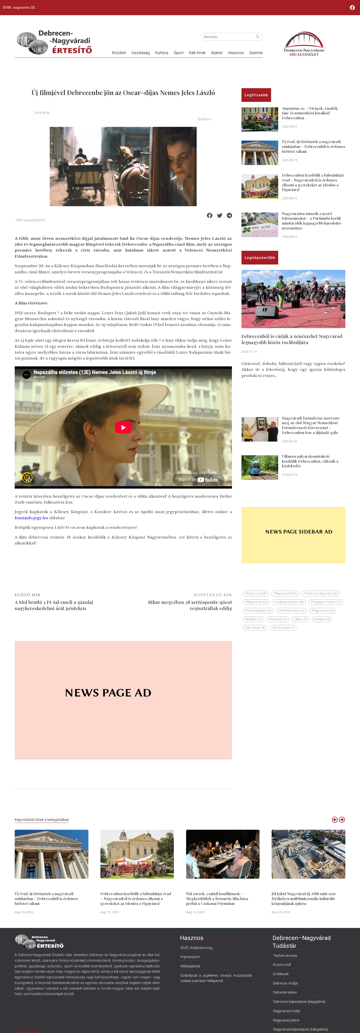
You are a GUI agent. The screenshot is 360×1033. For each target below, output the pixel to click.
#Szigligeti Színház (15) (326, 602)
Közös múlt (282, 965)
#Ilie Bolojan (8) (255, 627)
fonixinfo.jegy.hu (31, 518)
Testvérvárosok (285, 956)
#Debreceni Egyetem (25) (320, 593)
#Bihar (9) (300, 619)
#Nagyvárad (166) (285, 593)
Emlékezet (280, 974)
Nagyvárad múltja (286, 1011)
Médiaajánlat (190, 966)
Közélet (119, 52)
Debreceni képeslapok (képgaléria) (299, 1002)
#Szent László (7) (283, 627)
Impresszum (190, 957)
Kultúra (161, 52)
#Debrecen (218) (255, 593)
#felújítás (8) (322, 619)
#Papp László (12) (323, 610)
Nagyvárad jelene (286, 1020)
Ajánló (217, 52)
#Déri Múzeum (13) (291, 610)
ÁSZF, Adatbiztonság (196, 948)
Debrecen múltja (285, 983)
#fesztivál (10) (278, 619)
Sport (179, 52)
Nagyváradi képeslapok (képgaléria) (300, 1029)
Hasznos (236, 52)
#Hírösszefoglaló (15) (258, 610)
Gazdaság (141, 52)
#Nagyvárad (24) (256, 602)
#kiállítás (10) (253, 619)
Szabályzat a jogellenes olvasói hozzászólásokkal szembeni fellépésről (216, 978)
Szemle (256, 52)
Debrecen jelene (285, 992)
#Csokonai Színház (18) (289, 602)
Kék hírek (197, 52)
